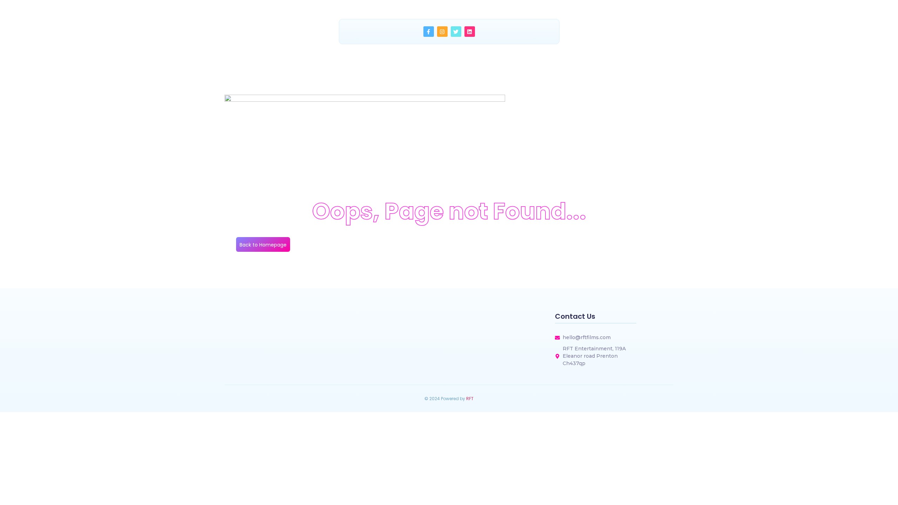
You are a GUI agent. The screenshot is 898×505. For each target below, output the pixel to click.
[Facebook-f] (428, 31)
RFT (470, 399)
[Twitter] (456, 31)
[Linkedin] (469, 31)
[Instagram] (442, 31)
